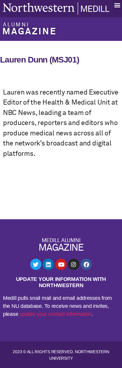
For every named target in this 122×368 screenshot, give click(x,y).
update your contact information (56, 314)
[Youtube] (61, 264)
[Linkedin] (48, 264)
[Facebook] (86, 264)
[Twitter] (35, 264)
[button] (117, 5)
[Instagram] (73, 264)
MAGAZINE (29, 32)
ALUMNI (16, 25)
